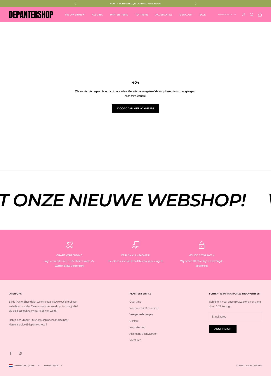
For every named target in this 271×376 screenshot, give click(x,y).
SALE (203, 14)
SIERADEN (186, 14)
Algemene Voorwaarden (143, 333)
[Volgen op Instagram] (20, 353)
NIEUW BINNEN (74, 14)
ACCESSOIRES (163, 14)
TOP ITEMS (141, 14)
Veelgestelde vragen (141, 314)
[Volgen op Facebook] (11, 353)
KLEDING (97, 14)
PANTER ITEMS (119, 14)
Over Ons (135, 301)
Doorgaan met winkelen (135, 108)
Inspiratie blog (137, 327)
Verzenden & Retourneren (144, 308)
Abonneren (222, 328)
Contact (133, 320)
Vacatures (135, 340)
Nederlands (225, 14)
